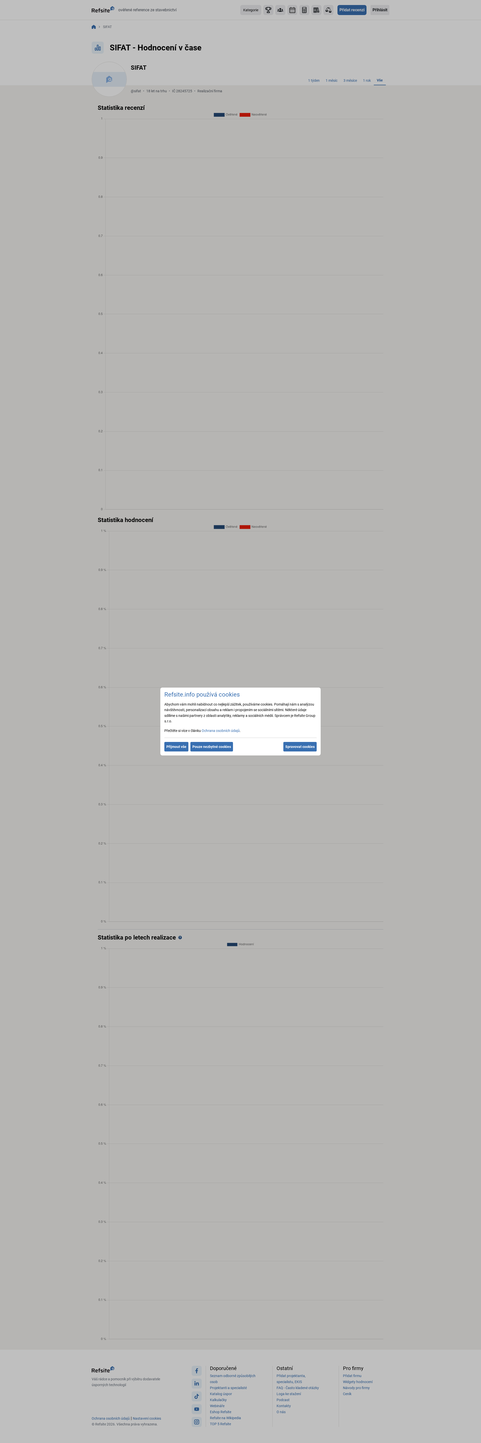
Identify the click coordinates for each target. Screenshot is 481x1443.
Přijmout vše (176, 747)
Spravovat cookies (300, 747)
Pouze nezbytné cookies (211, 747)
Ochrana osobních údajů (221, 731)
